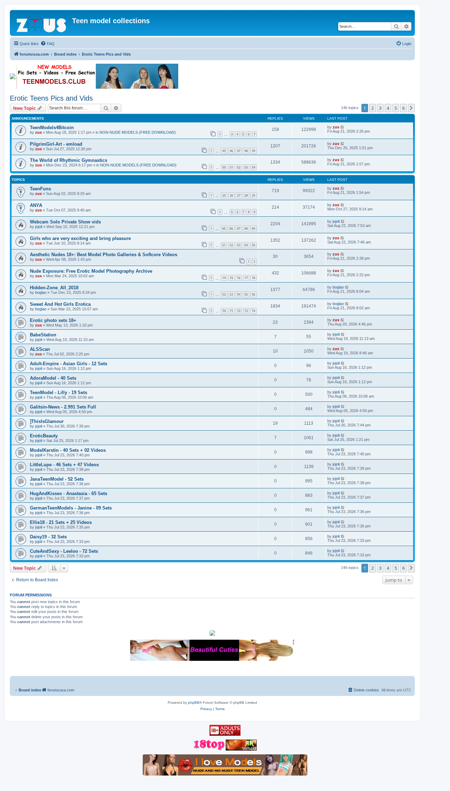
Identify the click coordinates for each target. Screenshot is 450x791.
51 (231, 167)
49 (253, 150)
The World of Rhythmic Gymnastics (68, 160)
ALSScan (40, 349)
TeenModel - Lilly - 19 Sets (58, 392)
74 (253, 311)
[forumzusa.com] (42, 23)
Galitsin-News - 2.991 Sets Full (63, 407)
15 (231, 278)
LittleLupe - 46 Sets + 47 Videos (64, 464)
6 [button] (403, 108)
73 (246, 311)
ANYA (36, 205)
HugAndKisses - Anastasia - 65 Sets (68, 493)
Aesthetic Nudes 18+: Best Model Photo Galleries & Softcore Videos (103, 254)
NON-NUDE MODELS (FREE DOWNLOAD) (137, 132)
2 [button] (372, 108)
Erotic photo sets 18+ (53, 320)
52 (238, 167)
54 (253, 167)
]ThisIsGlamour (47, 421)
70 (224, 311)
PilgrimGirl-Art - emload (56, 144)
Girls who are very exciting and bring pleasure (80, 238)
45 (224, 150)
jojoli (38, 226)
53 (246, 167)
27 (238, 195)
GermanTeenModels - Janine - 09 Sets (71, 508)
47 (238, 150)
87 (238, 228)
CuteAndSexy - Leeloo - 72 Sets (64, 551)
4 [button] (388, 108)
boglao (40, 292)
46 (231, 150)
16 (238, 278)
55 (253, 245)
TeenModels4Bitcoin (52, 127)
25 (224, 195)
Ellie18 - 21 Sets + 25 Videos (61, 522)
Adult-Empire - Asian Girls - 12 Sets (68, 363)
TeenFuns (40, 188)
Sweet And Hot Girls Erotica (60, 304)
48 (246, 150)
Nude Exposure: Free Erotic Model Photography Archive (91, 271)
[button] (411, 108)
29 (253, 195)
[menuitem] (47, 43)
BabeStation (43, 334)
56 (253, 294)
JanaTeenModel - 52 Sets (57, 479)
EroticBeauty (44, 435)
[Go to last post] (342, 127)
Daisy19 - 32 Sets (48, 536)
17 (246, 278)
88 (246, 228)
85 (224, 228)
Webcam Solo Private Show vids (65, 221)
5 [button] (395, 108)
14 (224, 278)
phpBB (193, 702)
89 (253, 228)
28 (246, 195)
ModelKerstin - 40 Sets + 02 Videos (68, 450)
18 (253, 278)
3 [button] (380, 108)
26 (231, 195)
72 (238, 311)
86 (231, 228)
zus (38, 132)
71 (231, 311)
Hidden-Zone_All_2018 (54, 287)
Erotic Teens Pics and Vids (51, 98)
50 (224, 167)
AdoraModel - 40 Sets (53, 378)
